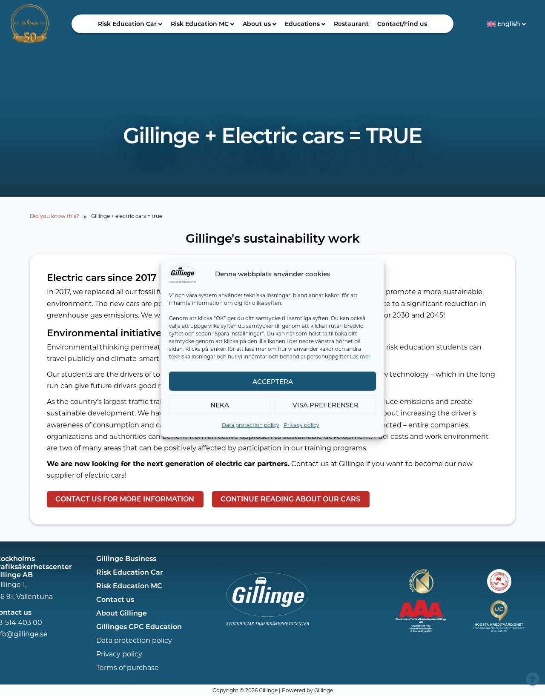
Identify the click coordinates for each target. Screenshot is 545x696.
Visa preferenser (326, 404)
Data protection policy (250, 424)
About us (257, 24)
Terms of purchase (127, 667)
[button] (130, 23)
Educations (302, 24)
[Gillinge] (182, 273)
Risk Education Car (127, 24)
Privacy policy (301, 424)
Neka (219, 404)
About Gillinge (121, 612)
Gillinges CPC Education (139, 626)
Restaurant (351, 24)
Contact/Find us (402, 24)
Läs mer (360, 355)
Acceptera (272, 381)
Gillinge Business (126, 558)
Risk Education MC (200, 24)
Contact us (115, 599)
